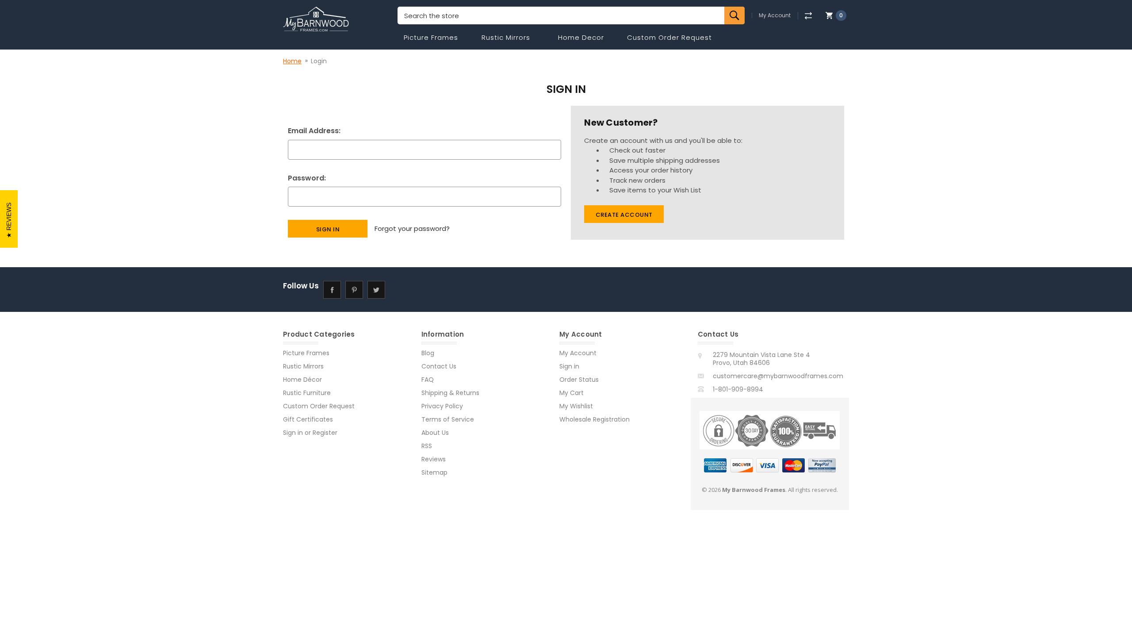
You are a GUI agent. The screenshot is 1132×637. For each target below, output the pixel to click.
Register (325, 432)
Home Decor (581, 37)
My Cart (571, 392)
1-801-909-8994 (738, 389)
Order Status (579, 379)
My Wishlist (576, 406)
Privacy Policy (442, 406)
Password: (307, 178)
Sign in (293, 432)
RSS (426, 445)
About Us (435, 432)
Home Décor (302, 379)
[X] (376, 289)
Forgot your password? (412, 228)
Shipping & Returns (450, 392)
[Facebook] (332, 289)
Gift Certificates (308, 419)
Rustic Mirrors (506, 37)
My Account (775, 15)
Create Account (624, 215)
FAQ (427, 379)
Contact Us (438, 366)
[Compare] (808, 15)
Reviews (433, 459)
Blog (427, 353)
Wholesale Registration (594, 419)
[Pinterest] (354, 289)
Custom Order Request (669, 37)
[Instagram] (398, 289)
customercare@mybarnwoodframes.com (778, 376)
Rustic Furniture (307, 392)
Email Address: (314, 131)
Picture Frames (431, 37)
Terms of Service (447, 419)
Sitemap (434, 472)
